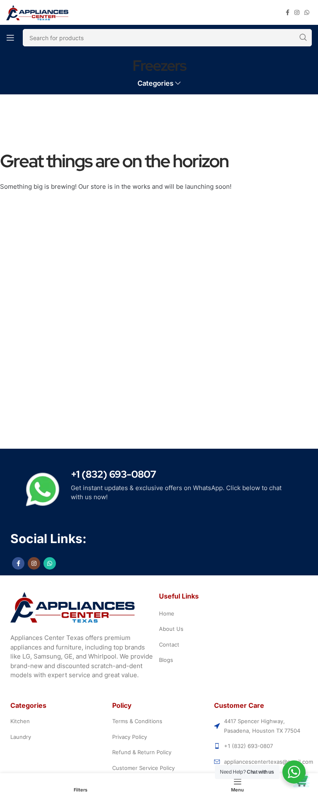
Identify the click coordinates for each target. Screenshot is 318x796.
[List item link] (235, 613)
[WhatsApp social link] (307, 12)
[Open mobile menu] (10, 37)
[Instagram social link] (297, 12)
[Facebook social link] (287, 12)
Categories (155, 83)
